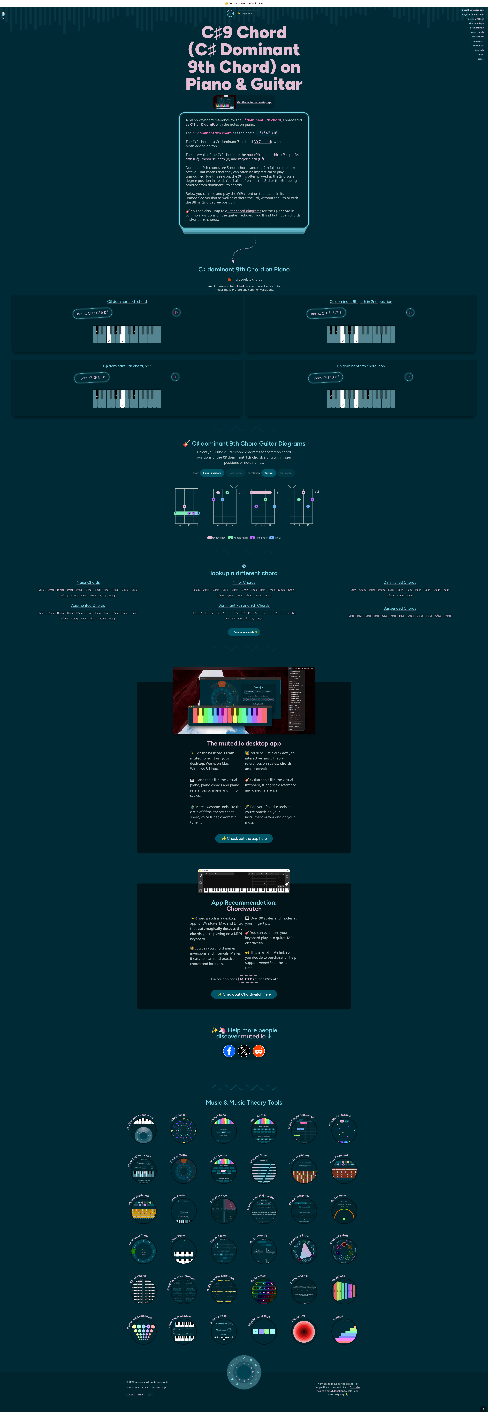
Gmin (281, 590)
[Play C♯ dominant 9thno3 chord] (175, 377)
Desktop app (159, 1387)
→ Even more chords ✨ (244, 632)
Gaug (125, 613)
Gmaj (125, 590)
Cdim (353, 589)
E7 (206, 612)
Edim (391, 590)
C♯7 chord (263, 141)
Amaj (74, 595)
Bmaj (103, 595)
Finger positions (212, 472)
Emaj (89, 590)
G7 (217, 612)
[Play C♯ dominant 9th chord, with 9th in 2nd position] (410, 312)
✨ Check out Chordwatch (244, 994)
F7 (212, 612)
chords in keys (476, 23)
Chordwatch (244, 908)
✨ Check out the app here (244, 838)
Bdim (400, 595)
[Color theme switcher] (3, 14)
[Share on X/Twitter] (244, 1051)
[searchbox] (248, 13)
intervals (479, 50)
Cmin (197, 589)
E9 (282, 612)
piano (481, 58)
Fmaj (106, 589)
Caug (41, 612)
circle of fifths (477, 27)
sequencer (478, 41)
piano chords (477, 32)
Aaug (74, 618)
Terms (150, 1393)
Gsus (384, 615)
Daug (60, 613)
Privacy (140, 1393)
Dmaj (60, 590)
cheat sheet (478, 36)
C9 (270, 612)
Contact (130, 1393)
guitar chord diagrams (243, 210)
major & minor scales (473, 14)
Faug (106, 612)
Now (137, 1387)
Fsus (376, 615)
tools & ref (478, 45)
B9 (233, 618)
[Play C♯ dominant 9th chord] (176, 312)
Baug (103, 618)
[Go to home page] (230, 13)
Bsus (401, 615)
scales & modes (476, 18)
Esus (368, 615)
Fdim (409, 589)
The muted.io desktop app (244, 743)
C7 (194, 612)
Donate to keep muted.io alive (245, 3)
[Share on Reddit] (259, 1051)
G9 (293, 612)
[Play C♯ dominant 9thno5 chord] (409, 377)
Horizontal (286, 472)
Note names (235, 472)
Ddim (372, 589)
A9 (227, 618)
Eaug (89, 613)
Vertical (268, 472)
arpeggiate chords (249, 279)
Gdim (427, 589)
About (129, 1387)
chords (480, 54)
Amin (230, 595)
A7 (224, 612)
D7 (200, 612)
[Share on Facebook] (229, 1051)
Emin (245, 590)
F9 (288, 612)
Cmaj (41, 589)
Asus (393, 615)
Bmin (259, 595)
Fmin (262, 589)
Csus (351, 615)
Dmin (216, 590)
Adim (446, 589)
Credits (146, 1387)
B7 (230, 612)
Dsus (360, 615)
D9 (275, 612)
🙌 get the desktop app (472, 10)
